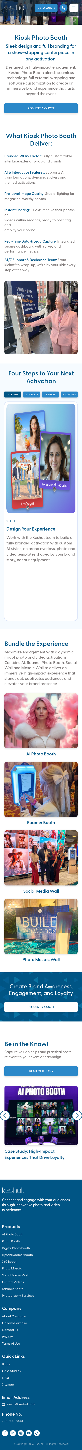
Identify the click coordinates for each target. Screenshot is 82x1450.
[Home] (15, 7)
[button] (73, 8)
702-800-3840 (12, 1421)
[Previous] (5, 1116)
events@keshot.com (18, 1404)
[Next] (77, 1116)
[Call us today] (63, 8)
